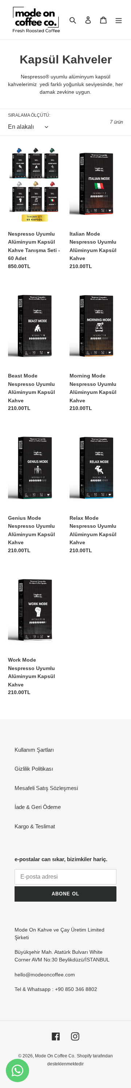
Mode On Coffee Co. (55, 1055)
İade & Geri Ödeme (38, 807)
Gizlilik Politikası (34, 769)
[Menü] (118, 20)
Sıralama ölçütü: (29, 115)
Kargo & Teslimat (35, 826)
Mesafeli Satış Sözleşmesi (46, 788)
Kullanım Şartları (34, 750)
